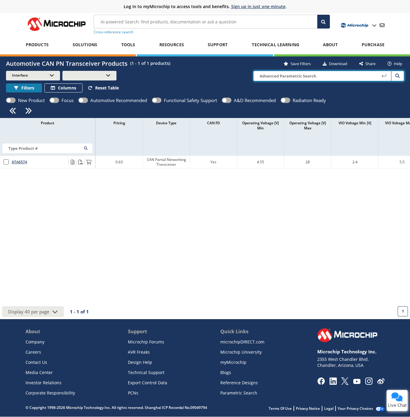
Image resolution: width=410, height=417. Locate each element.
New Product (31, 100)
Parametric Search (238, 393)
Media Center (39, 372)
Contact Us (36, 362)
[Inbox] (382, 25)
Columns (67, 88)
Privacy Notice (308, 408)
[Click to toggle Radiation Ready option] (285, 100)
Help (398, 63)
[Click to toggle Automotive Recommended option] (83, 100)
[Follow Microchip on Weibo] (380, 382)
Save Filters (301, 63)
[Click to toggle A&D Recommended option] (226, 100)
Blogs (225, 372)
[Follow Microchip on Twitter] (344, 383)
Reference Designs (239, 382)
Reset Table (107, 88)
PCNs (133, 393)
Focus (68, 100)
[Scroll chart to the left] (13, 111)
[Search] (323, 22)
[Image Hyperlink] (56, 31)
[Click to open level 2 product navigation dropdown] (89, 75)
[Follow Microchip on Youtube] (356, 382)
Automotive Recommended (118, 100)
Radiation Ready (309, 100)
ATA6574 (19, 162)
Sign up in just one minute (258, 6)
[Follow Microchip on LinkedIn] (333, 383)
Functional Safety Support (190, 100)
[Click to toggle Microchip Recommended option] (54, 100)
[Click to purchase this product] (88, 162)
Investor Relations (44, 382)
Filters (27, 88)
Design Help (140, 362)
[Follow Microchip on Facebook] (321, 383)
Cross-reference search (113, 32)
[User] (358, 25)
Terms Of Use (280, 408)
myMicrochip (233, 362)
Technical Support (146, 372)
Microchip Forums (146, 342)
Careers (33, 352)
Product (47, 122)
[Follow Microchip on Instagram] (368, 383)
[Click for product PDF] (80, 162)
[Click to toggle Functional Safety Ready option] (156, 100)
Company (35, 342)
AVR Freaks (139, 352)
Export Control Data (147, 382)
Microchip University (241, 352)
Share (370, 63)
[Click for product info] (72, 162)
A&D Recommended (255, 100)
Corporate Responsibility (50, 393)
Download (338, 63)
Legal (328, 408)
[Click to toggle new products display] (11, 100)
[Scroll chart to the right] (28, 111)
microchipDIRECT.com (242, 342)
